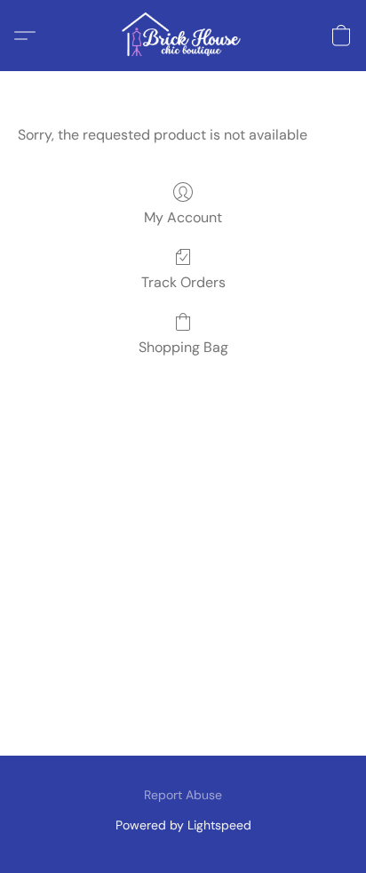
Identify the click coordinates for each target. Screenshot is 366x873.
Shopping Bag (183, 347)
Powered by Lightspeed (183, 825)
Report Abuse (183, 795)
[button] (183, 35)
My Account (183, 217)
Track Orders (183, 282)
